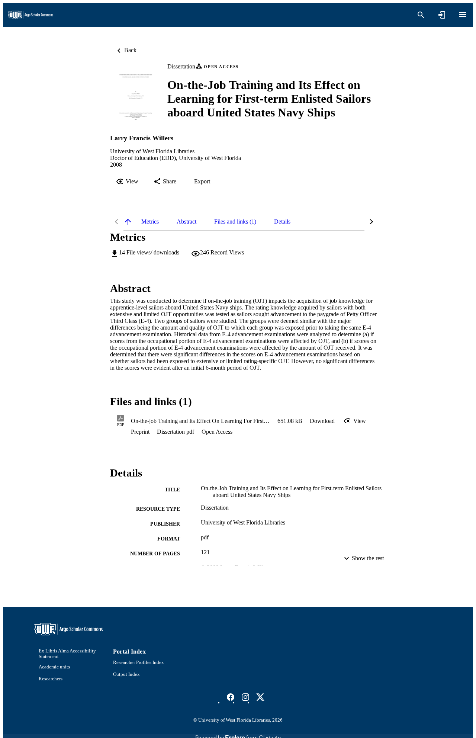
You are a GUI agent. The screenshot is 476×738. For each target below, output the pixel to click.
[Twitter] (260, 697)
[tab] (150, 222)
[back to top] (127, 221)
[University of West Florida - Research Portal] (30, 15)
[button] (322, 421)
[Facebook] (230, 697)
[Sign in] (441, 14)
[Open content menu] (462, 14)
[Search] (421, 14)
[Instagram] (245, 697)
